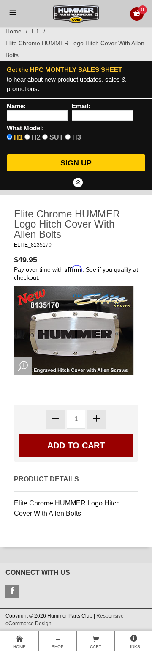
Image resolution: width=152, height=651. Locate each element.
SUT (56, 137)
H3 (76, 137)
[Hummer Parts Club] (75, 13)
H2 (36, 137)
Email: (81, 106)
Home (13, 31)
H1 (35, 31)
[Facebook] (12, 591)
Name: (16, 106)
